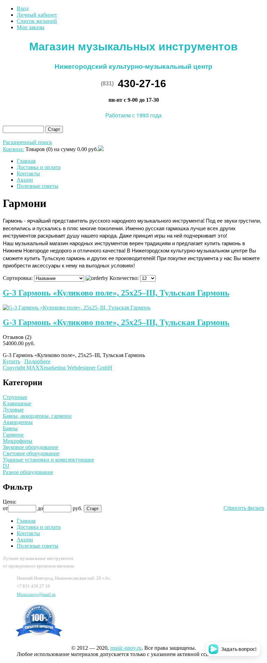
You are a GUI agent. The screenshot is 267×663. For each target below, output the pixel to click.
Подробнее (37, 361)
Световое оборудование (31, 453)
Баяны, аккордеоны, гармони (37, 416)
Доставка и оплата (38, 167)
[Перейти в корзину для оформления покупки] (101, 149)
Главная (26, 161)
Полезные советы (37, 186)
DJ (6, 466)
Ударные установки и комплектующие (48, 460)
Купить (11, 361)
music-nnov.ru (125, 648)
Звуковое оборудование (30, 447)
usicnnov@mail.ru (36, 594)
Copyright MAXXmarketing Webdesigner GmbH (57, 368)
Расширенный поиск (27, 142)
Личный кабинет (37, 15)
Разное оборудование (28, 472)
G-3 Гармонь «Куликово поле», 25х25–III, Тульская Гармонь (116, 292)
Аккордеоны (18, 422)
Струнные (15, 397)
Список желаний (37, 21)
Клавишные (17, 403)
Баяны (10, 428)
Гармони (13, 435)
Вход (23, 8)
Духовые (13, 410)
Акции (25, 180)
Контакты (28, 173)
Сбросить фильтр (244, 508)
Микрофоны (17, 441)
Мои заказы (30, 27)
